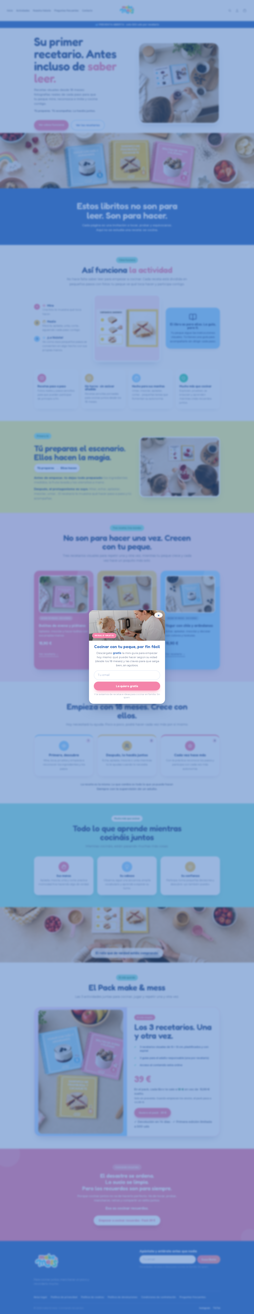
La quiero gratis (127, 686)
